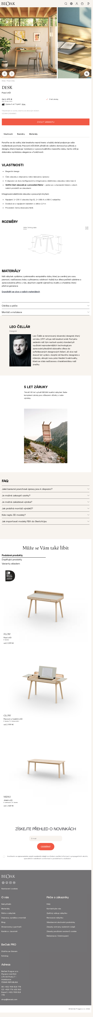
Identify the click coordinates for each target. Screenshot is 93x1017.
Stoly (3, 80)
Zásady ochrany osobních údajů (61, 927)
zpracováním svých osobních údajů (32, 856)
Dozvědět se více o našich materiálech (21, 291)
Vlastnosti (8, 134)
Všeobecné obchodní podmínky (61, 922)
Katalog (4, 956)
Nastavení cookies (9, 888)
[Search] (66, 3)
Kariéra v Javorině (9, 931)
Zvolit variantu (45, 122)
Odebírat (46, 846)
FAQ (48, 904)
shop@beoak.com (9, 999)
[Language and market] (71, 3)
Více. (24, 104)
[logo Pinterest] (3, 883)
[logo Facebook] (7, 883)
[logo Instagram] (10, 883)
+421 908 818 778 (13, 987)
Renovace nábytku (55, 918)
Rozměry (21, 134)
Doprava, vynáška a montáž (13, 918)
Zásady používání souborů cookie (61, 931)
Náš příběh (6, 904)
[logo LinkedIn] (14, 883)
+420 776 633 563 (13, 989)
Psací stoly (11, 80)
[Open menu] (87, 3)
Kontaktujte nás (54, 908)
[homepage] (8, 3)
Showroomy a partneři (11, 927)
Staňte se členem (9, 951)
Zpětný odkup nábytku (57, 913)
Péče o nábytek (8, 913)
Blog (3, 922)
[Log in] (77, 3)
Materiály (33, 134)
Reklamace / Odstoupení (58, 936)
